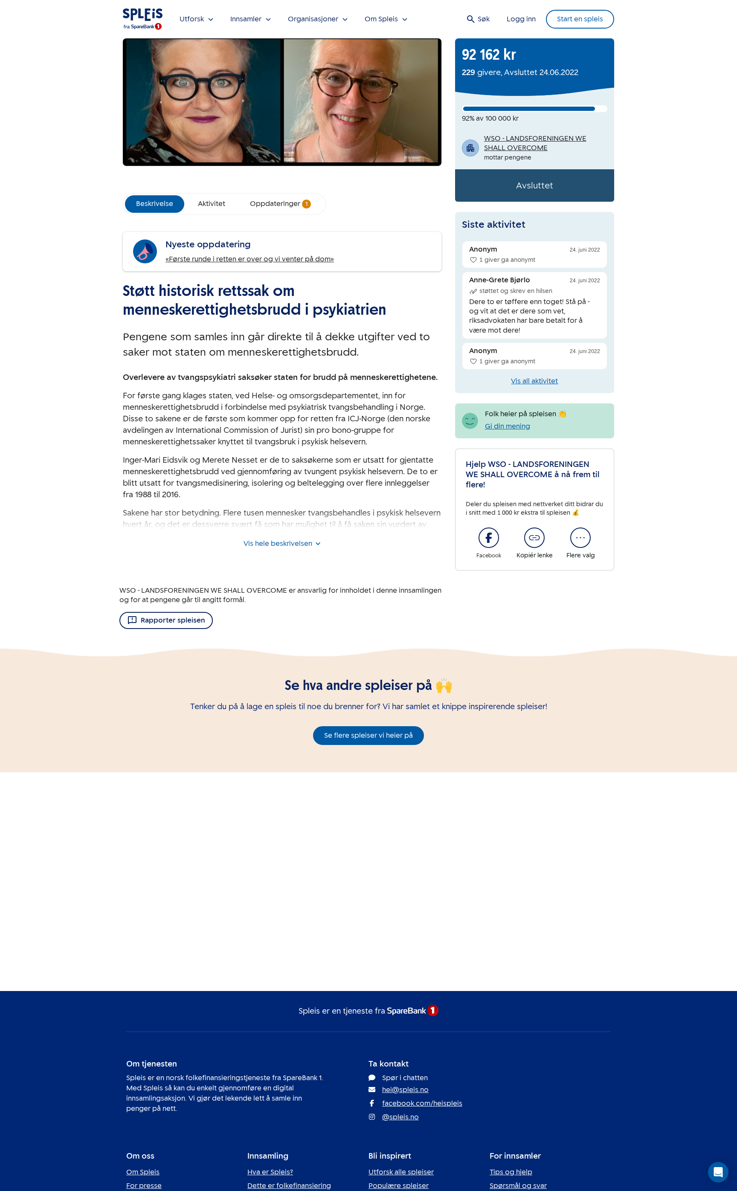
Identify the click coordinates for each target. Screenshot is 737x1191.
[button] (718, 1172)
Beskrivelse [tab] (154, 204)
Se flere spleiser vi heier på (368, 735)
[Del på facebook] (489, 537)
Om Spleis (143, 1172)
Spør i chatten (405, 1078)
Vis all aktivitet (534, 381)
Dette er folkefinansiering (289, 1186)
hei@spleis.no (405, 1090)
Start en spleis (580, 19)
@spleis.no (400, 1117)
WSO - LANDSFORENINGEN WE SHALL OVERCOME (535, 143)
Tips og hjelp (511, 1172)
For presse (144, 1186)
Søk (484, 19)
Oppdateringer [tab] (279, 204)
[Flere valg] (580, 537)
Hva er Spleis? (270, 1172)
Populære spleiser (398, 1186)
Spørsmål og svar (518, 1186)
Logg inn (521, 19)
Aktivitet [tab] (211, 204)
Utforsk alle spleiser (401, 1172)
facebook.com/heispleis (422, 1103)
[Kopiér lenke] (534, 537)
